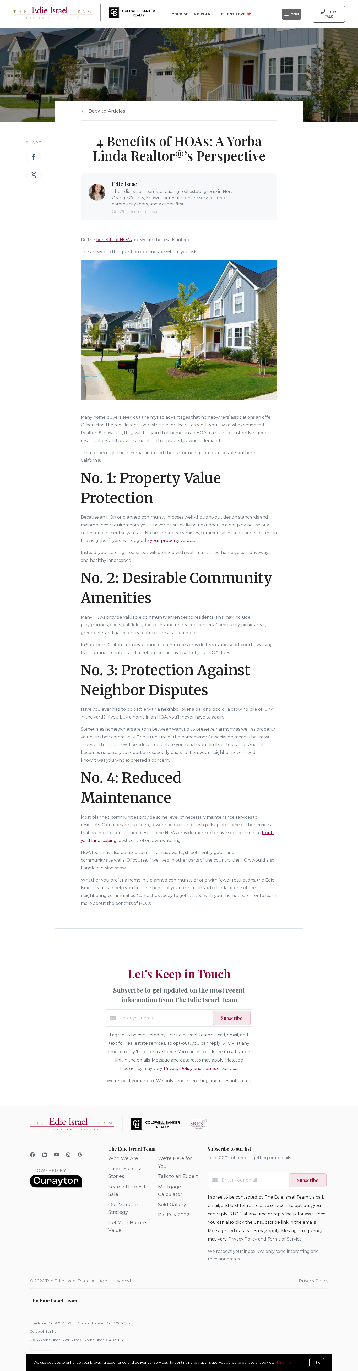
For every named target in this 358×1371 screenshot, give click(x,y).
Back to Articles (107, 111)
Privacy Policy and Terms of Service (200, 1068)
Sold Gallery (172, 1204)
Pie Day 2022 (173, 1215)
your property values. (172, 540)
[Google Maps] (80, 1155)
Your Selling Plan (191, 14)
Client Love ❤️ (236, 14)
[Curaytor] (56, 1186)
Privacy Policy (313, 1280)
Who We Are (123, 1158)
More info (283, 1362)
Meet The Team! (188, 42)
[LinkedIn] (45, 1155)
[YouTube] (56, 1155)
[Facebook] (33, 1155)
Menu (295, 14)
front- (268, 832)
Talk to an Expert (178, 1176)
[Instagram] (69, 1155)
